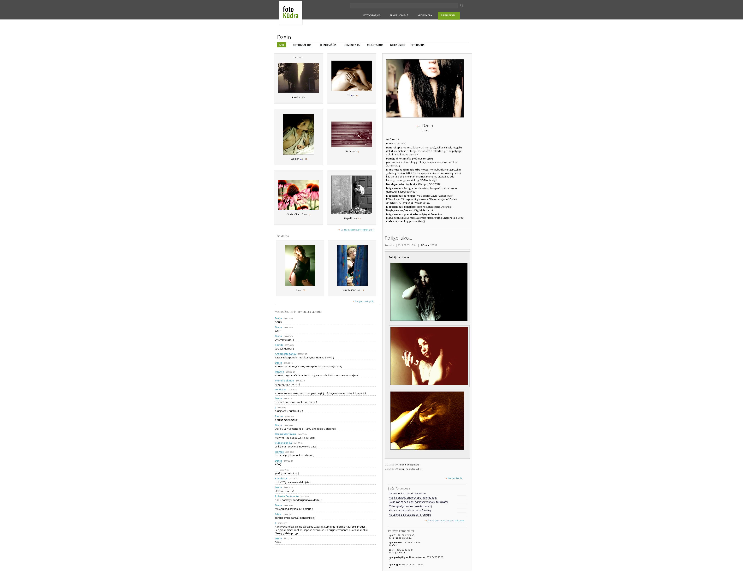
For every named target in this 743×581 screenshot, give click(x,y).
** (395, 535)
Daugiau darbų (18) (364, 301)
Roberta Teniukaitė (287, 496)
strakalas (280, 389)
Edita (278, 514)
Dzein (278, 318)
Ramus (279, 416)
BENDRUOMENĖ (399, 15)
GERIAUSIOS (397, 45)
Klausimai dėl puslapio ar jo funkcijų (410, 510)
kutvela (279, 371)
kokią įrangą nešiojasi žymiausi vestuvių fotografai (418, 502)
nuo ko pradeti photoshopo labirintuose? (413, 497)
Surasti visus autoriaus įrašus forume (446, 520)
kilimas (279, 451)
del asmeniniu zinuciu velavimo (407, 493)
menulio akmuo (284, 380)
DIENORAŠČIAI (328, 45)
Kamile (279, 345)
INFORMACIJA (424, 15)
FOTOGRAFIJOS (372, 15)
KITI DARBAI (418, 45)
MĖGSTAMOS (375, 45)
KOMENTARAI (352, 45)
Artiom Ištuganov (285, 354)
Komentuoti (455, 478)
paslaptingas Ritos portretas (410, 557)
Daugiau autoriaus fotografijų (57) (357, 229)
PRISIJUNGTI (448, 15)
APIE (281, 45)
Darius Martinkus (285, 434)
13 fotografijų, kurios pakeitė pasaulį (410, 506)
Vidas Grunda (283, 443)
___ (276, 469)
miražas (398, 542)
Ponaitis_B (281, 478)
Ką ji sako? (400, 564)
